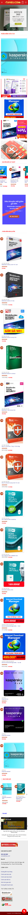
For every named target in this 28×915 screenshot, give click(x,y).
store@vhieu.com (5, 856)
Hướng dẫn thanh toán (7, 885)
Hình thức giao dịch (6, 882)
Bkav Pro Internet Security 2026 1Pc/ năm (11, 482)
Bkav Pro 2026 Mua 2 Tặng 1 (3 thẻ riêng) (11, 446)
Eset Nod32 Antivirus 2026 (7, 589)
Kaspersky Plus (5, 699)
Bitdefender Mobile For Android (8, 373)
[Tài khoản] (26, 2)
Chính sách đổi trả (5, 879)
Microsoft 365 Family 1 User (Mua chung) (21, 181)
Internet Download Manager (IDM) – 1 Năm (11, 626)
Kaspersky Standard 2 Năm (6, 798)
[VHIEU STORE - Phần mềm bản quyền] (12, 2)
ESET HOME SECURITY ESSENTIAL (9, 519)
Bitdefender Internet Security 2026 (9, 337)
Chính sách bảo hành (6, 877)
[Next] (26, 794)
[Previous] (1, 794)
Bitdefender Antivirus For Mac (8, 300)
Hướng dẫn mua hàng (6, 871)
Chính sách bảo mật (6, 874)
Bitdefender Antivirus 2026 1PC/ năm (10, 264)
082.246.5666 (4, 854)
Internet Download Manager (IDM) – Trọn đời (6, 182)
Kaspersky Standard (6, 771)
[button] (2, 2)
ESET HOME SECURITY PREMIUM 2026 (10, 555)
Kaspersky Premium (6, 735)
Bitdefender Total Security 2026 (8, 410)
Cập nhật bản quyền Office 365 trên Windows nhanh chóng (14, 832)
